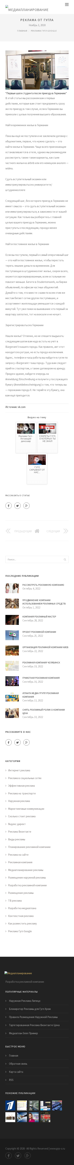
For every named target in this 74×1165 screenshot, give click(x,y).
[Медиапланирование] (27, 7)
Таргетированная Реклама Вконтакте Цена (34, 1025)
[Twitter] (17, 506)
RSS (11, 1080)
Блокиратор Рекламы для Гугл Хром (30, 1009)
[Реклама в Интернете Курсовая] (57, 1105)
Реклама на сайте (18, 854)
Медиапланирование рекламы (25, 870)
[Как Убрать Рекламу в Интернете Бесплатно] (45, 1105)
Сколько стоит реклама (22, 816)
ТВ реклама (15, 900)
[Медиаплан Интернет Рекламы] (34, 1105)
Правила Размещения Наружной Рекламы (33, 1017)
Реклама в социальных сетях (24, 778)
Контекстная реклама (21, 916)
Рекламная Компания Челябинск (41, 662)
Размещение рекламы (21, 893)
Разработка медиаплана (22, 908)
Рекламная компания (20, 862)
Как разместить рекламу (22, 923)
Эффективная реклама (21, 785)
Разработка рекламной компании (27, 885)
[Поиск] (64, 559)
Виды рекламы (16, 839)
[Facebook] (8, 506)
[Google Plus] (26, 506)
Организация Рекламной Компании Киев (45, 647)
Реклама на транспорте (22, 793)
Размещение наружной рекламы (27, 877)
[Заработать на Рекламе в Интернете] (10, 1105)
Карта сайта (16, 1071)
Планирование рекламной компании (29, 847)
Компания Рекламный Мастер (39, 616)
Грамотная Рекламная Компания (41, 677)
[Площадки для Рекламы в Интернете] (22, 1105)
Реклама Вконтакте (19, 831)
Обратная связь (18, 1063)
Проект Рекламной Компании (39, 631)
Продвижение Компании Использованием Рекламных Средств (44, 602)
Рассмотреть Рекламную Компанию (43, 584)
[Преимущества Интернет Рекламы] (22, 1117)
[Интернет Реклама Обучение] (10, 1117)
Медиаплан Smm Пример (23, 1033)
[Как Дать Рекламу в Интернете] (34, 1117)
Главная (22, 30)
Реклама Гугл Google (44, 30)
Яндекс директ (17, 824)
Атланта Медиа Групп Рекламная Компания (40, 695)
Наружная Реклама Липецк (24, 1000)
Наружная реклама (19, 801)
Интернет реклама (19, 770)
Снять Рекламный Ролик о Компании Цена (43, 711)
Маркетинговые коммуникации (26, 808)
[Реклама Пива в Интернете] (45, 1117)
